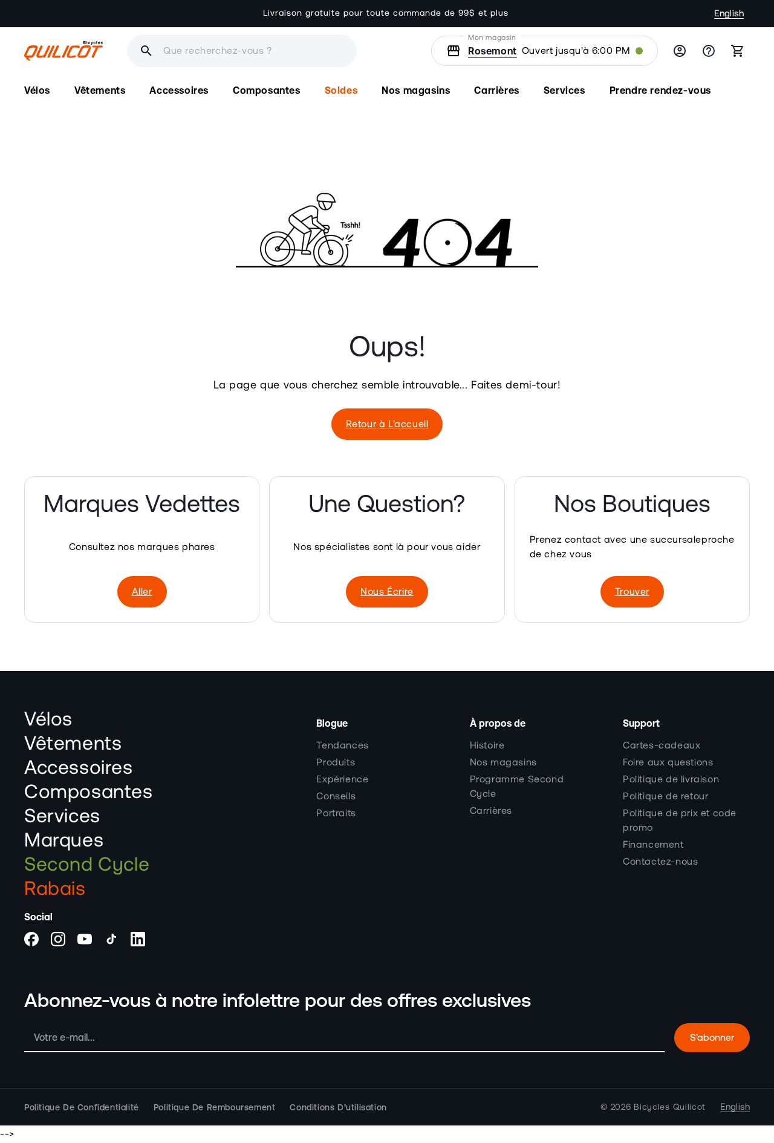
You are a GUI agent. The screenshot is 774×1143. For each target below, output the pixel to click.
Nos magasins (503, 762)
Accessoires (78, 768)
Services (62, 816)
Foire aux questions (668, 762)
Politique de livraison (671, 779)
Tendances (342, 745)
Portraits (336, 813)
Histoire (487, 745)
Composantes (88, 792)
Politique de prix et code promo (680, 820)
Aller (142, 592)
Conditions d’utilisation (338, 1107)
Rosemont (492, 50)
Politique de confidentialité (81, 1107)
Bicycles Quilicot (670, 1107)
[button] (37, 90)
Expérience (342, 779)
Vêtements (73, 743)
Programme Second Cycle (517, 787)
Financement (653, 845)
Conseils (336, 796)
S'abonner (712, 1038)
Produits (335, 762)
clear (268, 51)
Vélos (48, 719)
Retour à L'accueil (387, 424)
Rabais (55, 889)
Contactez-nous (660, 861)
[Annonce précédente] (248, 13)
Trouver (632, 592)
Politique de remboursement (215, 1107)
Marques (63, 840)
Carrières (491, 811)
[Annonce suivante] (525, 13)
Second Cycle (86, 864)
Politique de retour (665, 796)
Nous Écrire (387, 592)
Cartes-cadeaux (661, 745)
